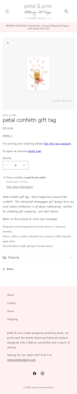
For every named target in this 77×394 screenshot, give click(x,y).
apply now (34, 151)
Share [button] (10, 269)
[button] (7, 11)
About (10, 295)
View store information (19, 187)
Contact (11, 303)
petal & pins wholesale (43, 387)
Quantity (7, 158)
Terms (10, 311)
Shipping (12, 319)
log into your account (57, 144)
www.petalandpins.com (21, 360)
